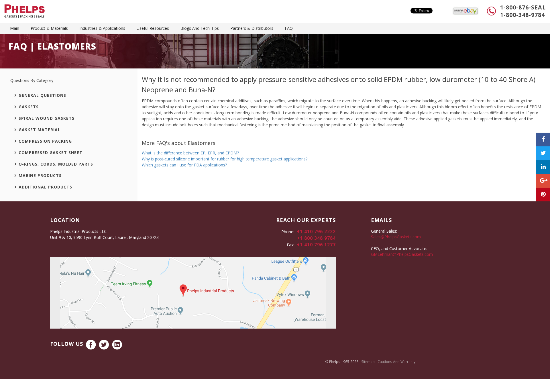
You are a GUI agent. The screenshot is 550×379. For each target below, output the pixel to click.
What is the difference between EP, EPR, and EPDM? (190, 153)
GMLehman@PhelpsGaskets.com (402, 254)
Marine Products (40, 175)
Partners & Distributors (251, 28)
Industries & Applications (102, 28)
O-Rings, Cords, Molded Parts (56, 164)
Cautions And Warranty (396, 361)
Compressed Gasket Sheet (50, 152)
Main (14, 28)
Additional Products (45, 187)
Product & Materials (49, 28)
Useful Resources (153, 28)
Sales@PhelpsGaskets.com (396, 236)
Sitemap (368, 361)
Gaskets (29, 106)
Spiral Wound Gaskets (46, 118)
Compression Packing (45, 141)
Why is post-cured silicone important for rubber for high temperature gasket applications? (224, 159)
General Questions (42, 95)
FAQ (289, 28)
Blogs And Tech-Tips (199, 28)
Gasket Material (39, 129)
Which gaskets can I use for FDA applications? (184, 165)
